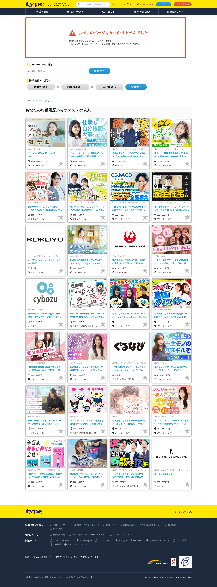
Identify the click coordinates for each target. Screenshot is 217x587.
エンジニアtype (105, 540)
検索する (99, 71)
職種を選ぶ (41, 87)
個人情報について (56, 577)
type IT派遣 (181, 540)
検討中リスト (93, 525)
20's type (123, 540)
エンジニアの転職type (63, 540)
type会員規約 (70, 577)
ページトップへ (181, 512)
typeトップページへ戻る (38, 101)
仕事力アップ (100, 534)
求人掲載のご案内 (146, 4)
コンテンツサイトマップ (124, 534)
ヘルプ (132, 4)
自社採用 (44, 577)
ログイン (164, 4)
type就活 (57, 544)
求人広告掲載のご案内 (85, 577)
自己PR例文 (58, 528)
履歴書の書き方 (130, 525)
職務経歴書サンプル (152, 525)
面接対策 (172, 525)
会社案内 (28, 577)
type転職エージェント (160, 540)
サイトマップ (120, 4)
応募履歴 (77, 525)
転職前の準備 (59, 534)
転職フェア (111, 525)
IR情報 (36, 577)
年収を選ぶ (109, 87)
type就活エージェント (77, 544)
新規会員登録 (182, 4)
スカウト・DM (59, 525)
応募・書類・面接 (80, 534)
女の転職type (86, 540)
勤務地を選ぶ (75, 87)
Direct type (138, 540)
